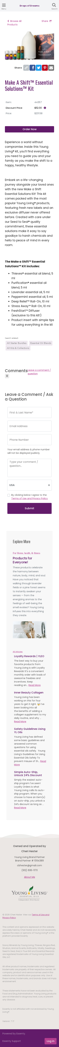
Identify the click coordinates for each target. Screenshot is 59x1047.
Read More (35, 685)
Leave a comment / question (39, 371)
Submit (29, 508)
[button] (15, 629)
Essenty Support (11, 1041)
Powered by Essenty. (14, 1033)
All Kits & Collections (18, 348)
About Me (29, 877)
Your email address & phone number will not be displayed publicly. (28, 451)
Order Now (30, 129)
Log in (50, 1041)
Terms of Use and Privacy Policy (29, 498)
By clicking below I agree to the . (29, 496)
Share (45, 21)
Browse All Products (14, 22)
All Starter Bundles (16, 343)
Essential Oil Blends (40, 343)
